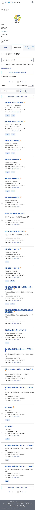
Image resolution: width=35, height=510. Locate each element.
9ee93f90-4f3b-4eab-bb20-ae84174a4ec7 (2, 453)
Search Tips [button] (5, 68)
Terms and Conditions (9, 503)
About (5, 47)
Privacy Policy (20, 503)
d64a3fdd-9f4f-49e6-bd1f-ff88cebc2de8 (2, 296)
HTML (7, 115)
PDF (13, 115)
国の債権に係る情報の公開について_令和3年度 (19, 445)
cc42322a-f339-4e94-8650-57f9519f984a (2, 109)
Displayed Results (21, 85)
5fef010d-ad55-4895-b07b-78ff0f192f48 (2, 166)
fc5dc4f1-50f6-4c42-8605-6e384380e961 (2, 337)
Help (27, 501)
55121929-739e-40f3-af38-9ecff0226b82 (2, 414)
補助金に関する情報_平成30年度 (15, 213)
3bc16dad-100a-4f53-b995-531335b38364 (2, 203)
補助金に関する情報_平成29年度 (15, 231)
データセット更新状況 (29, 47)
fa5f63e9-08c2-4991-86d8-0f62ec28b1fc (2, 375)
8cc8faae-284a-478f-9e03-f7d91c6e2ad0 (2, 237)
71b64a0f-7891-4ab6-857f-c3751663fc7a (2, 220)
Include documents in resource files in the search (18, 64)
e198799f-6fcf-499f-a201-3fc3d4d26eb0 (2, 275)
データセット (17, 47)
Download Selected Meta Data (17, 96)
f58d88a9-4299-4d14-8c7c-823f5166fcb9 (2, 147)
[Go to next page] (23, 82)
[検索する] (32, 60)
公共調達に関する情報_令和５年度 (15, 330)
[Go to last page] (26, 82)
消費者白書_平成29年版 (12, 140)
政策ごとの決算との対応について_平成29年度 (19, 369)
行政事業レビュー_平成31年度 (14, 121)
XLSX (12, 303)
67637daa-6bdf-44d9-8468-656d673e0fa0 (2, 474)
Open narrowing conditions (17, 72)
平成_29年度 (8, 407)
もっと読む (4, 31)
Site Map (22, 505)
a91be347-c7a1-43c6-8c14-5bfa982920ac (2, 185)
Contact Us (29, 503)
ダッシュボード (14, 505)
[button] (32, 2)
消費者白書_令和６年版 (12, 249)
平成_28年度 (8, 426)
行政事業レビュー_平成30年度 (14, 102)
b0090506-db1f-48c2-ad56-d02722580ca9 (2, 433)
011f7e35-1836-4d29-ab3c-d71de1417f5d (2, 317)
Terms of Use (20, 501)
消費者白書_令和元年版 (12, 159)
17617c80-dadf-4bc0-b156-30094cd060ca (2, 128)
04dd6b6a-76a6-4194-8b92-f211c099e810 (2, 256)
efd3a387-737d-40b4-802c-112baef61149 (2, 394)
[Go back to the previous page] (12, 82)
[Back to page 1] (9, 82)
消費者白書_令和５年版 (12, 268)
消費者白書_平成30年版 (12, 178)
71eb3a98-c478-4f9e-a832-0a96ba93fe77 (2, 356)
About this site (10, 501)
